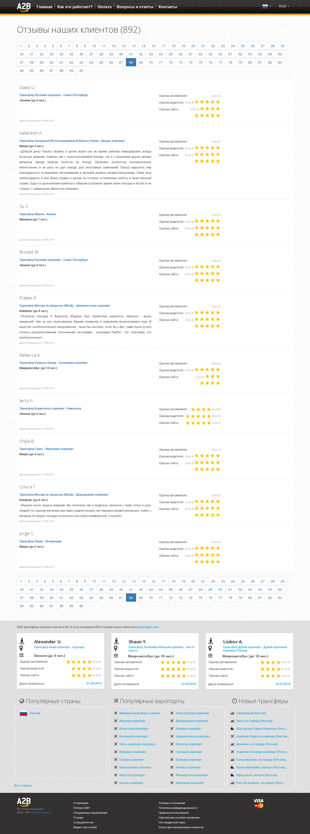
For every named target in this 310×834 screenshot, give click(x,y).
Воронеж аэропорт (132, 752)
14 (134, 45)
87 (52, 70)
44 (161, 54)
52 (240, 54)
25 (243, 45)
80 (250, 62)
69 (141, 62)
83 (280, 62)
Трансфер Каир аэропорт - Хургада (59, 647)
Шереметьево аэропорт (193, 736)
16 (153, 45)
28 (273, 45)
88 (61, 70)
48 (200, 54)
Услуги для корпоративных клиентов (181, 827)
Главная (44, 6)
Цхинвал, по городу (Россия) (257, 744)
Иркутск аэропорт (132, 775)
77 (220, 62)
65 (101, 62)
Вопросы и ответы (135, 6)
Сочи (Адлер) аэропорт (192, 713)
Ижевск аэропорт (188, 767)
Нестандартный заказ (172, 822)
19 (183, 45)
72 (171, 62)
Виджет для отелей (85, 827)
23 (223, 45)
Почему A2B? (81, 808)
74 (191, 62)
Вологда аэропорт (189, 744)
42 (141, 54)
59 (42, 62)
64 (91, 62)
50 (220, 54)
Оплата (105, 6)
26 (253, 45)
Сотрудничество (83, 822)
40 (121, 54)
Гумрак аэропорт (131, 759)
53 (250, 54)
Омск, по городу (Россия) (254, 721)
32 (42, 54)
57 (22, 62)
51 (230, 54)
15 (144, 45)
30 (22, 54)
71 (161, 62)
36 (81, 54)
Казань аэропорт (131, 783)
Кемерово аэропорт (190, 783)
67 (121, 62)
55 (270, 54)
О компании (80, 803)
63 (81, 62)
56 (280, 54)
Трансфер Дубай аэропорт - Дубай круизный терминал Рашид (255, 648)
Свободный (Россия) (251, 713)
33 (52, 54)
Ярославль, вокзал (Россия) (256, 775)
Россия (35, 713)
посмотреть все (147, 627)
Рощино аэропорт (188, 728)
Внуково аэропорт (132, 721)
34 (61, 54)
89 (71, 70)
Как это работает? (75, 6)
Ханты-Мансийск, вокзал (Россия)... (261, 767)
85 (32, 70)
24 (233, 45)
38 (101, 54)
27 (263, 45)
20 (193, 45)
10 (94, 45)
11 (104, 45)
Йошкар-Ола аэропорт (192, 775)
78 (230, 62)
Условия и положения (172, 803)
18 (173, 45)
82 (270, 62)
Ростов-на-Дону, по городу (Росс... (261, 783)
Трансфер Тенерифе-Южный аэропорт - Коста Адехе (161, 648)
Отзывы (78, 817)
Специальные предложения (90, 812)
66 (111, 62)
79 (240, 62)
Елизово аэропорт (189, 759)
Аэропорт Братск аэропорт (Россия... (262, 736)
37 (91, 54)
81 (260, 62)
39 (111, 54)
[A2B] (23, 7)
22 (213, 45)
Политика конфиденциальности (178, 808)
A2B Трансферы (42, 812)
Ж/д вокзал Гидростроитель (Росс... (262, 728)
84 (22, 70)
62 (71, 62)
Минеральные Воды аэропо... (140, 713)
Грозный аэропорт (189, 752)
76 (210, 62)
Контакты (168, 6)
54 (260, 54)
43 (151, 54)
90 (81, 70)
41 (131, 54)
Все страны (23, 785)
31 (32, 54)
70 (151, 62)
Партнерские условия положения (179, 817)
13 (124, 45)
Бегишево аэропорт (133, 736)
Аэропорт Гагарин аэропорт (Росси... (262, 752)
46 (181, 54)
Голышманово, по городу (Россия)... (262, 759)
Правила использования (174, 812)
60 (52, 62)
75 (200, 62)
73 (181, 62)
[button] (284, 6)
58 (32, 62)
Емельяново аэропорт (135, 767)
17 (163, 45)
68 (131, 62)
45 (171, 54)
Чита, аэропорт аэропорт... (138, 744)
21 (203, 45)
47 (191, 54)
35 (71, 54)
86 (42, 70)
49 (210, 54)
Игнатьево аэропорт (133, 728)
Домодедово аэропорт (192, 721)
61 (61, 62)
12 (114, 45)
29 (283, 45)
